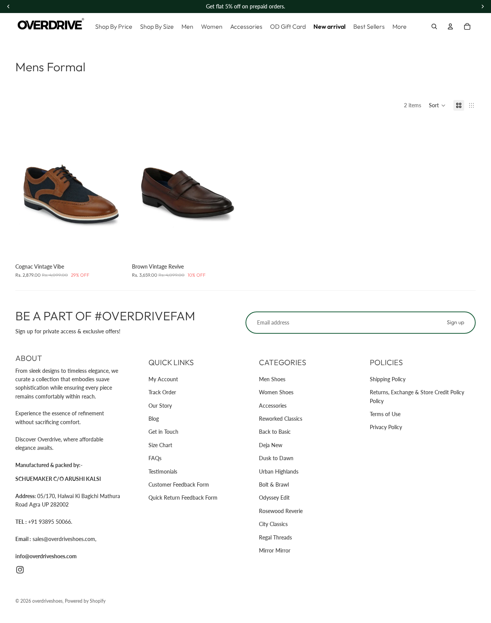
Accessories (273, 405)
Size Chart (160, 445)
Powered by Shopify (85, 601)
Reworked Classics (280, 418)
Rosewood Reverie (281, 511)
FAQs (154, 458)
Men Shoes (272, 379)
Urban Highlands (278, 471)
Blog (153, 418)
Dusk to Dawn (276, 458)
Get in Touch (163, 431)
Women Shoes (276, 392)
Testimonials (162, 471)
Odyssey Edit (274, 497)
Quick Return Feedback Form (182, 497)
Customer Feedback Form (178, 484)
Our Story (160, 405)
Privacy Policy (386, 427)
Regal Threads (275, 537)
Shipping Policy (387, 379)
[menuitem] (399, 26)
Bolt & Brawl (274, 484)
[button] (437, 105)
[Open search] (434, 26)
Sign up (455, 322)
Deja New (270, 445)
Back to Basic (275, 431)
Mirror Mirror (274, 550)
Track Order (162, 392)
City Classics (273, 524)
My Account (163, 379)
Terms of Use (385, 414)
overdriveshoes (47, 601)
